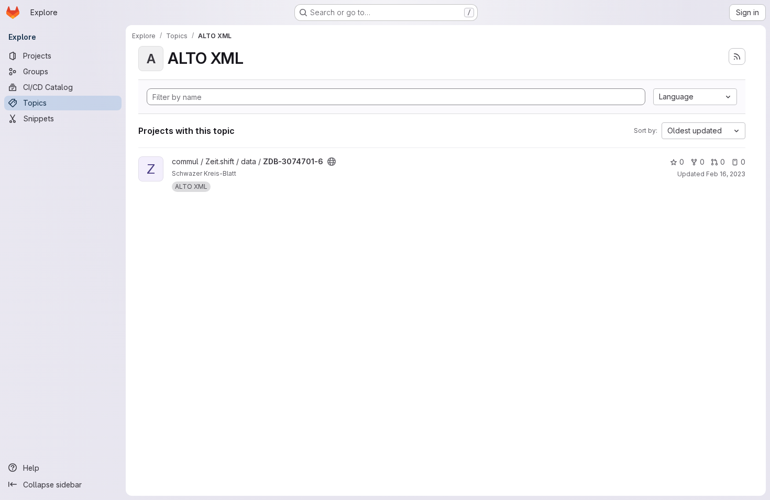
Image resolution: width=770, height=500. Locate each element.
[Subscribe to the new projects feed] (737, 56)
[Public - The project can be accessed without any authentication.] (331, 161)
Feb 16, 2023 (725, 174)
